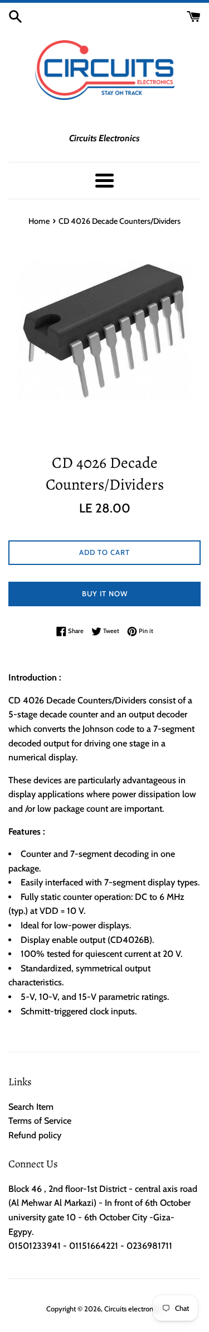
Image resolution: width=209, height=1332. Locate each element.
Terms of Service (39, 1120)
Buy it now (105, 593)
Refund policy (34, 1135)
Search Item (31, 1106)
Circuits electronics (132, 1309)
